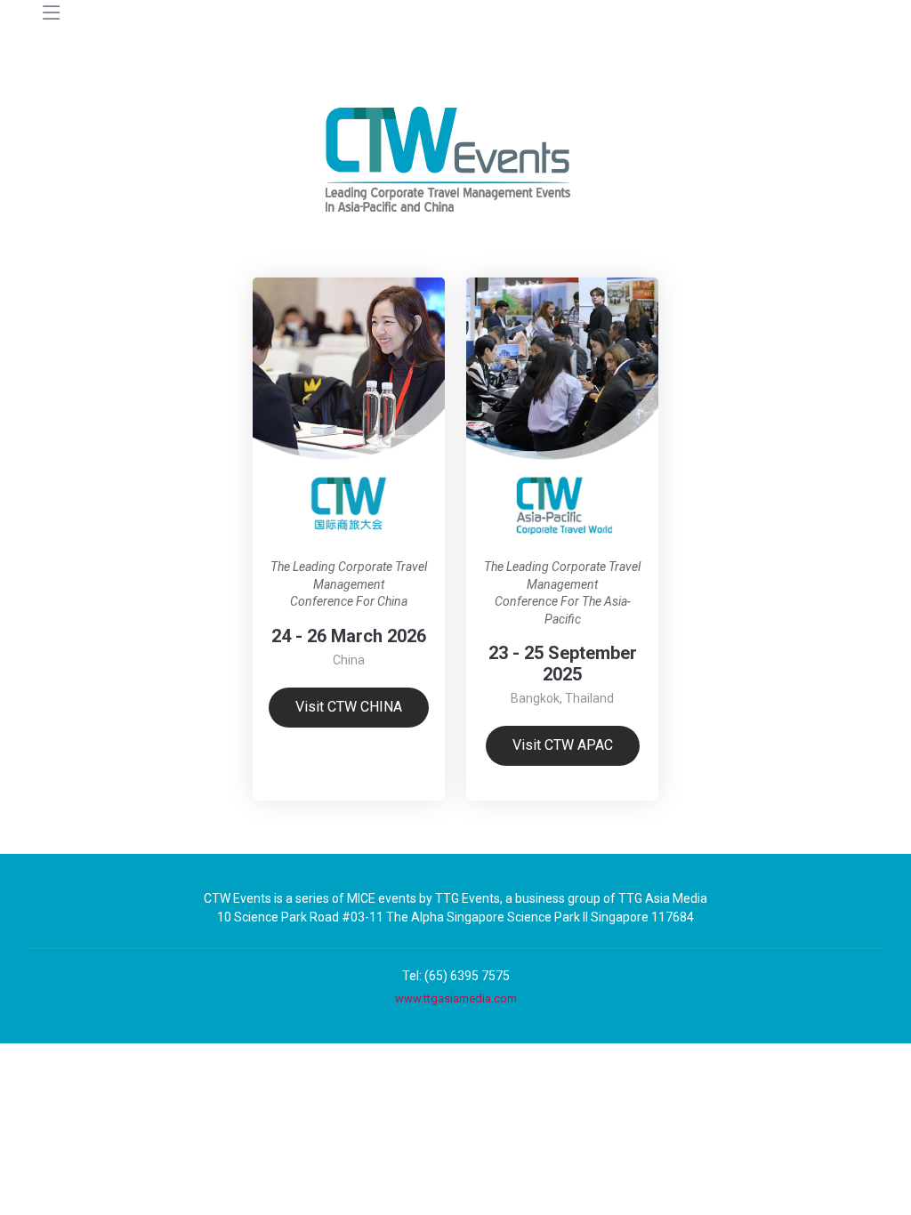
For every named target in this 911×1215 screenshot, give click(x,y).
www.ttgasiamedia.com (456, 998)
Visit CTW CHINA (348, 706)
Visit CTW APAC (562, 744)
